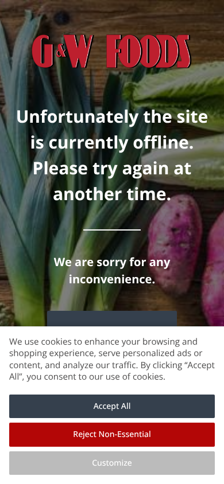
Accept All (112, 406)
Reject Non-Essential (111, 434)
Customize (112, 463)
